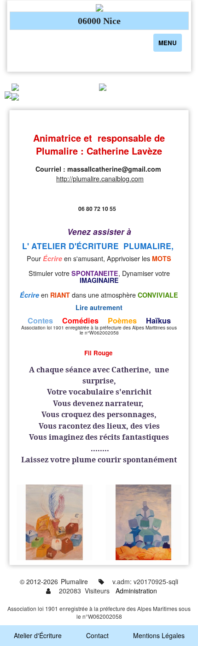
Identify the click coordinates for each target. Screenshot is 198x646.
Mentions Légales (159, 635)
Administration (136, 590)
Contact (97, 635)
